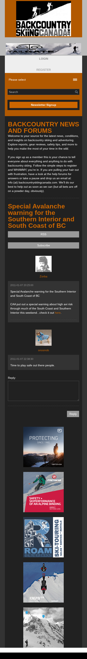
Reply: (12, 377)
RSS (43, 234)
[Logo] (43, 18)
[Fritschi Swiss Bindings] (43, 492)
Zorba (43, 276)
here (58, 312)
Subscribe (43, 245)
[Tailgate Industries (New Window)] (43, 49)
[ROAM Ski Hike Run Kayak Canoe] (43, 537)
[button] (44, 59)
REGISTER (43, 69)
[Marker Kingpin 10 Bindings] (43, 582)
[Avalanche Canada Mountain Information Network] (43, 627)
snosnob (43, 350)
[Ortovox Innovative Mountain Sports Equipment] (43, 447)
